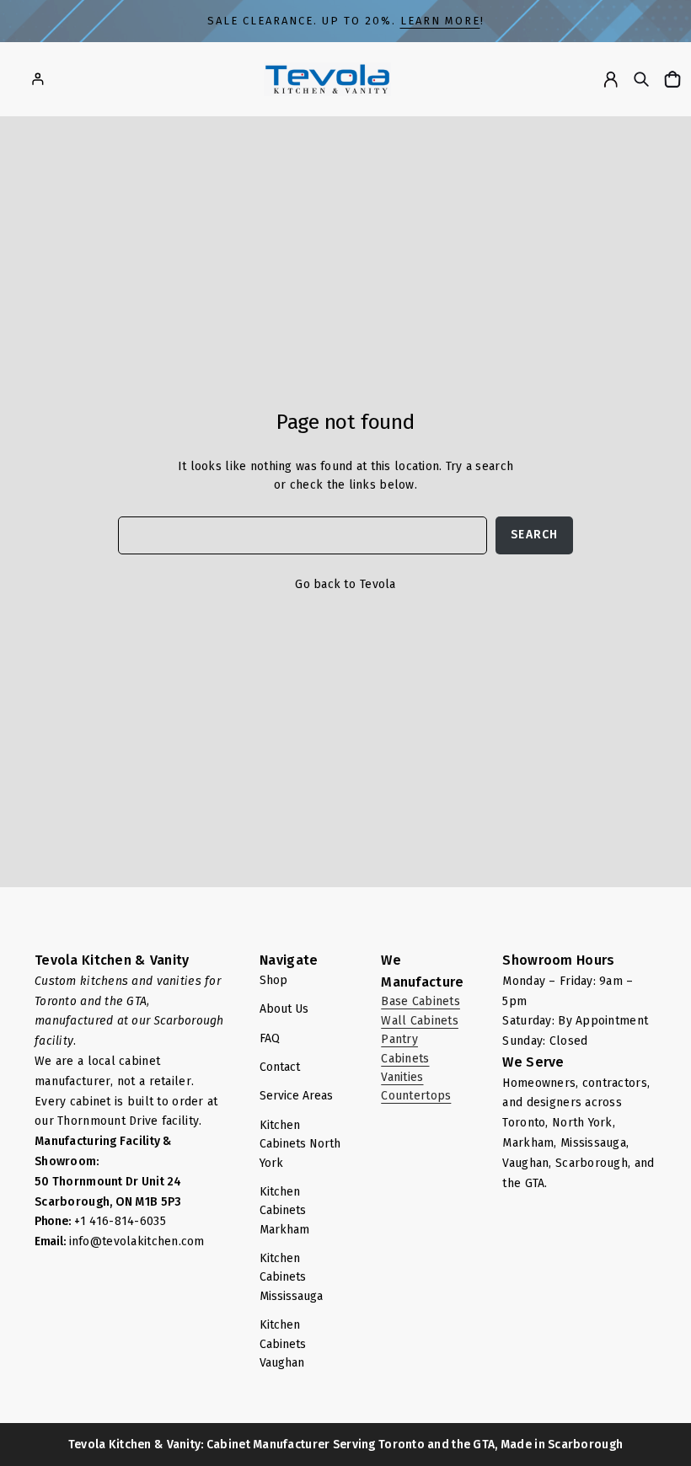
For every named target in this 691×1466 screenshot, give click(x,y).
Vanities (402, 1077)
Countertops (416, 1096)
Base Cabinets (420, 1001)
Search (534, 534)
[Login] (37, 79)
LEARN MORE (440, 20)
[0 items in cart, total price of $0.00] (674, 79)
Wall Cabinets (419, 1021)
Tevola (378, 584)
